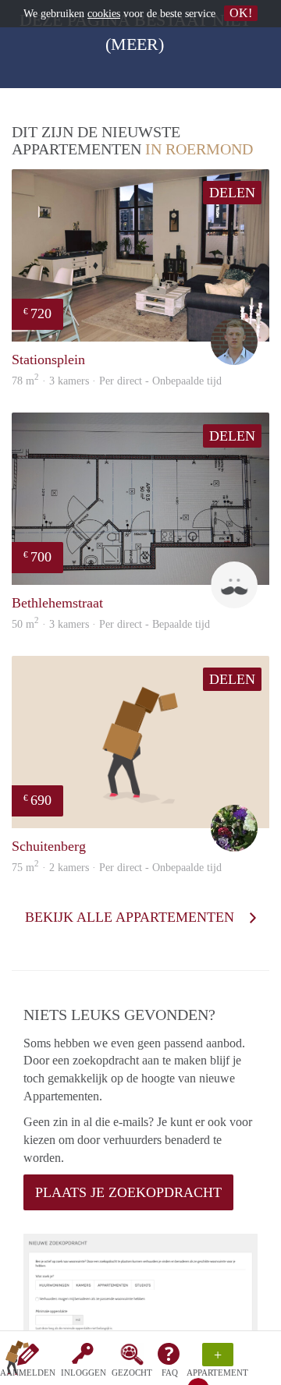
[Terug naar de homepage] (17, 1361)
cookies (103, 13)
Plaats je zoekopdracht (128, 1192)
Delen (232, 192)
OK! (240, 12)
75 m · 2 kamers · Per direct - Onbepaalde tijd (117, 867)
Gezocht (132, 1372)
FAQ (170, 1372)
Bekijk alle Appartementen (131, 917)
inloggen (83, 1372)
